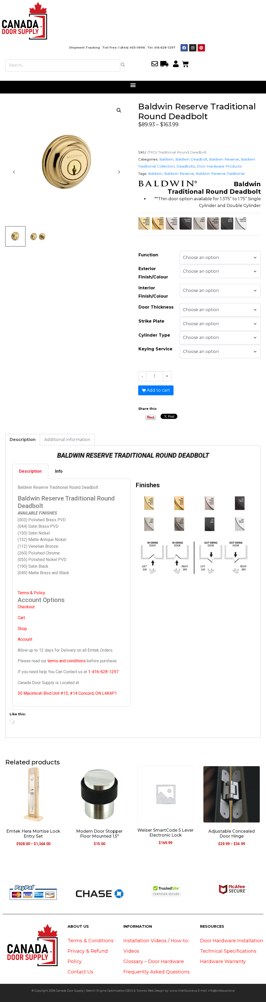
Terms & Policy (31, 592)
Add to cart (158, 390)
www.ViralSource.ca (183, 990)
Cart (21, 617)
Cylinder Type (154, 335)
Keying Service (155, 348)
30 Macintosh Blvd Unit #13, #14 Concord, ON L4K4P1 (67, 693)
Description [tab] (23, 439)
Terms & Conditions (91, 941)
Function (148, 254)
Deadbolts (185, 166)
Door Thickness (156, 307)
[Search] (123, 64)
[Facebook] (184, 47)
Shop (22, 628)
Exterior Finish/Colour (153, 272)
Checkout (26, 606)
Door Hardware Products (219, 166)
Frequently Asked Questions (156, 972)
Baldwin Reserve (224, 159)
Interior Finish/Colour (153, 292)
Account (25, 639)
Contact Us (80, 972)
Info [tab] (59, 471)
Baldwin (166, 159)
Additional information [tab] (67, 439)
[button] (133, 85)
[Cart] (185, 63)
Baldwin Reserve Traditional (220, 173)
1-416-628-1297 (103, 671)
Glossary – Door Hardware (153, 961)
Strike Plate (151, 321)
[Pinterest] (201, 47)
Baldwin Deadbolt (191, 159)
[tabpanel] (71, 592)
